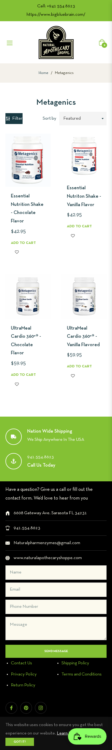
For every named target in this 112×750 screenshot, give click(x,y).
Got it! (20, 741)
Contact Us (21, 663)
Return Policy (23, 685)
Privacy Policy (24, 674)
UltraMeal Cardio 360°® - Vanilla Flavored (83, 336)
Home (43, 73)
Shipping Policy (75, 663)
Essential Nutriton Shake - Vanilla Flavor (84, 196)
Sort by (49, 118)
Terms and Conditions (81, 674)
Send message (56, 651)
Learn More (68, 733)
